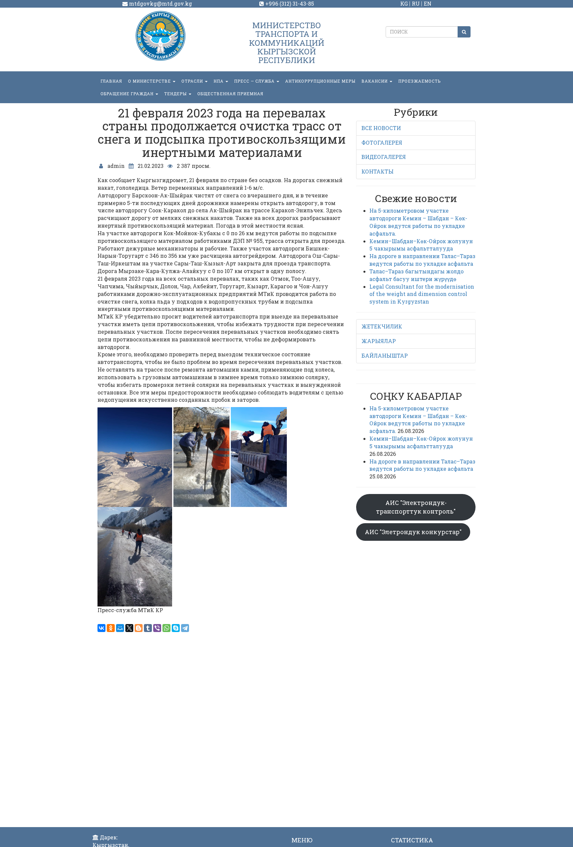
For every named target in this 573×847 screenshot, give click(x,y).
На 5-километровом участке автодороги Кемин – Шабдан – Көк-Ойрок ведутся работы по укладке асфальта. (418, 222)
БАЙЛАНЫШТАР (384, 355)
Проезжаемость (419, 81)
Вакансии (375, 81)
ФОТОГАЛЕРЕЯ (381, 142)
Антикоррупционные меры (320, 81)
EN (427, 3)
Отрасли (192, 81)
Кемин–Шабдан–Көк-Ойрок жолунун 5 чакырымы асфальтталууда (421, 245)
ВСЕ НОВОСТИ (381, 127)
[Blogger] (139, 628)
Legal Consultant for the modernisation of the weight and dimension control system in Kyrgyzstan (421, 294)
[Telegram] (185, 628)
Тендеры (176, 93)
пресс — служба (255, 81)
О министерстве (150, 81)
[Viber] (157, 628)
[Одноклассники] (111, 628)
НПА (219, 81)
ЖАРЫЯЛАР (378, 340)
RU (416, 3)
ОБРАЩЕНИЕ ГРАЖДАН (127, 93)
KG (404, 3)
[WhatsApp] (166, 628)
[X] (129, 628)
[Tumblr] (148, 628)
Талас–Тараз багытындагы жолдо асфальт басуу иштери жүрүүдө (416, 275)
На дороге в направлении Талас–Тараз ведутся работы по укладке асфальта (422, 259)
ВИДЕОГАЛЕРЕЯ (383, 156)
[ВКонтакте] (101, 628)
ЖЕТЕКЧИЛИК (381, 326)
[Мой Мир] (120, 628)
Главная (111, 81)
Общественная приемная (230, 93)
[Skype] (176, 628)
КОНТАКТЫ (377, 171)
